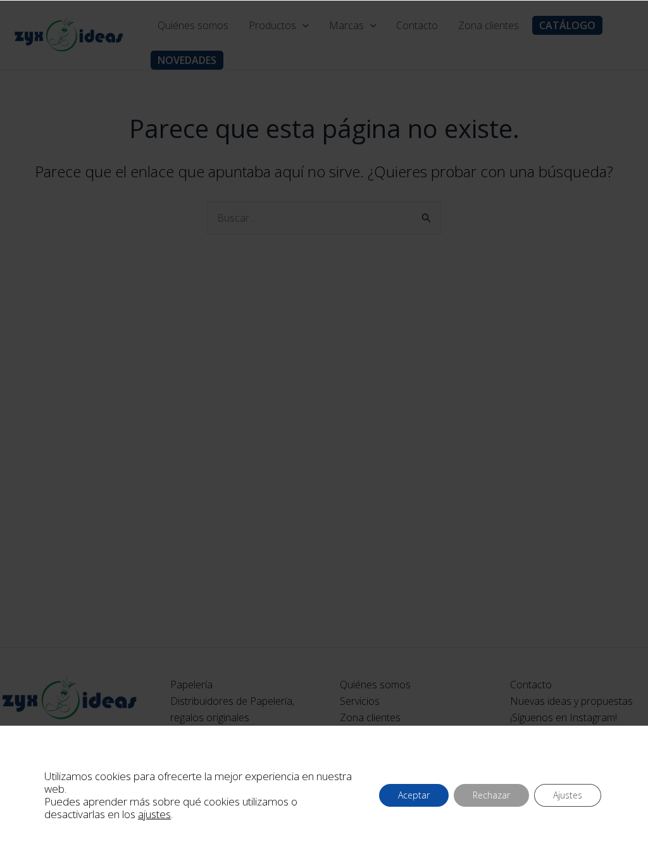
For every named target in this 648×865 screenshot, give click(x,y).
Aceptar (414, 795)
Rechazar (491, 795)
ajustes (154, 814)
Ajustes (567, 795)
